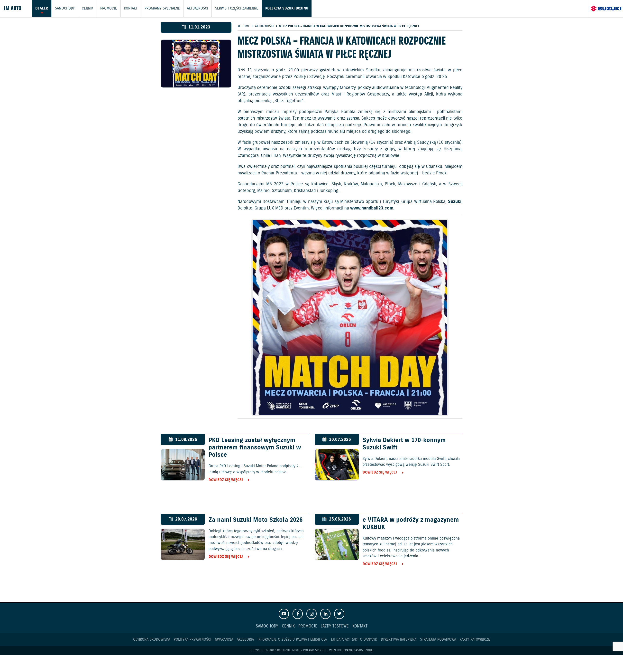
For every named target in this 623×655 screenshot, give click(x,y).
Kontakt (130, 8)
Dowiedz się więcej (226, 480)
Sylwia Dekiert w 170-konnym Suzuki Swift (404, 444)
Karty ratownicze (475, 639)
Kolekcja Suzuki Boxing (286, 8)
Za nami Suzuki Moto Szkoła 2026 (255, 520)
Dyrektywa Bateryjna (398, 639)
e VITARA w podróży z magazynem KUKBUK (411, 524)
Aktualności (197, 8)
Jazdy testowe (335, 626)
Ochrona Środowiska (151, 639)
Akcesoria (245, 639)
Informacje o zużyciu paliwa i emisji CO (292, 639)
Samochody (65, 8)
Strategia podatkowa (438, 639)
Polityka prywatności (192, 639)
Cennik (87, 8)
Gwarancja (224, 639)
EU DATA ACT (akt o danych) (354, 639)
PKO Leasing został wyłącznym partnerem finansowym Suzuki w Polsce (255, 447)
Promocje (108, 8)
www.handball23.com (371, 208)
